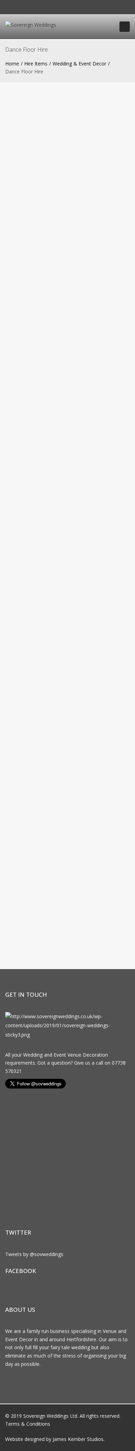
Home (12, 63)
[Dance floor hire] (67, 580)
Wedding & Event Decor (79, 63)
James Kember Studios (78, 1439)
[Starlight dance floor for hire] (67, 479)
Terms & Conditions (27, 1424)
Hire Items (35, 63)
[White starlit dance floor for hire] (67, 382)
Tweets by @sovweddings (34, 1254)
